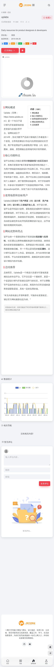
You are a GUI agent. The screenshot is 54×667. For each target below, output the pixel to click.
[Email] (30, 644)
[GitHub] (24, 644)
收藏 (48, 17)
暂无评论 (8, 441)
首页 (4, 12)
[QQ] (50, 647)
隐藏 (38, 109)
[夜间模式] (50, 653)
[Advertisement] (27, 343)
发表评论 (45, 483)
